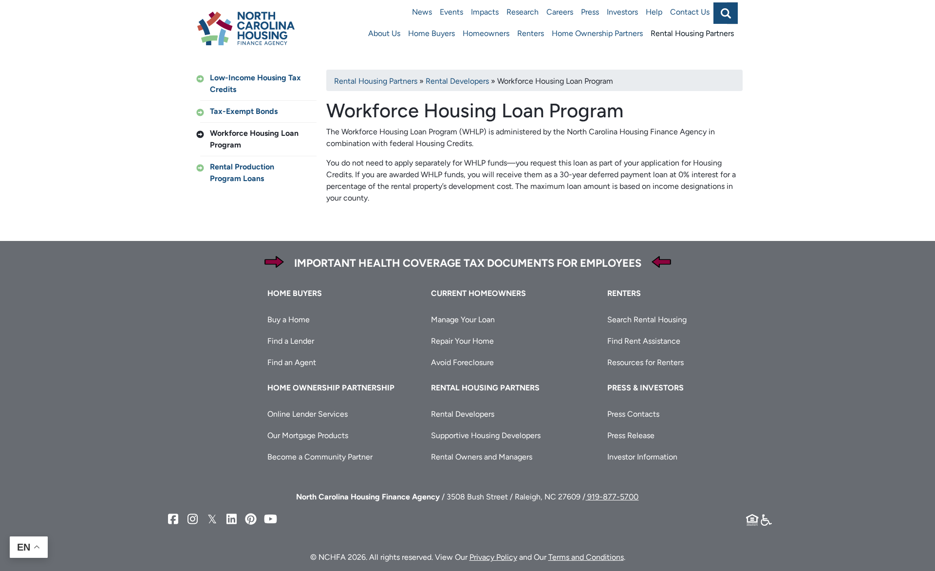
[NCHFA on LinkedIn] (231, 519)
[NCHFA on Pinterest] (250, 519)
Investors (622, 12)
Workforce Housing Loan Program (254, 139)
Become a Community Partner (320, 456)
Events (451, 12)
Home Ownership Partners (597, 33)
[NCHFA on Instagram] (192, 519)
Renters (530, 33)
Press (590, 12)
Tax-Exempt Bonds (244, 111)
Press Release (630, 435)
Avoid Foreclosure (462, 362)
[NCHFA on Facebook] (173, 519)
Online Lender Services (307, 414)
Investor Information (642, 456)
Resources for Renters (645, 362)
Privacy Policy (493, 557)
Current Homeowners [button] (478, 293)
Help (654, 12)
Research (522, 12)
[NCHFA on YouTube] (270, 519)
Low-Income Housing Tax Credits (255, 83)
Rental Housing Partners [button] (485, 387)
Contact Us (690, 12)
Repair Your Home (462, 341)
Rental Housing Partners (692, 33)
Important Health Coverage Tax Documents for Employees (467, 263)
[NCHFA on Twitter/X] (212, 519)
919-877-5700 (611, 496)
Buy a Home (288, 319)
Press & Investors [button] (645, 387)
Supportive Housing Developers (486, 435)
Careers (559, 12)
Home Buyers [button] (294, 293)
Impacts (485, 12)
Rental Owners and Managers (481, 456)
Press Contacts (633, 414)
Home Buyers (431, 33)
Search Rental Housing (647, 319)
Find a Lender (290, 341)
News (422, 12)
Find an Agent (291, 362)
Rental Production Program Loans (242, 172)
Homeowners (486, 33)
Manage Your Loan (463, 319)
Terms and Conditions (586, 557)
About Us (384, 33)
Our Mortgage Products (307, 435)
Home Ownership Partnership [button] (330, 387)
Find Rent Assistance (643, 341)
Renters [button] (624, 293)
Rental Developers (457, 81)
